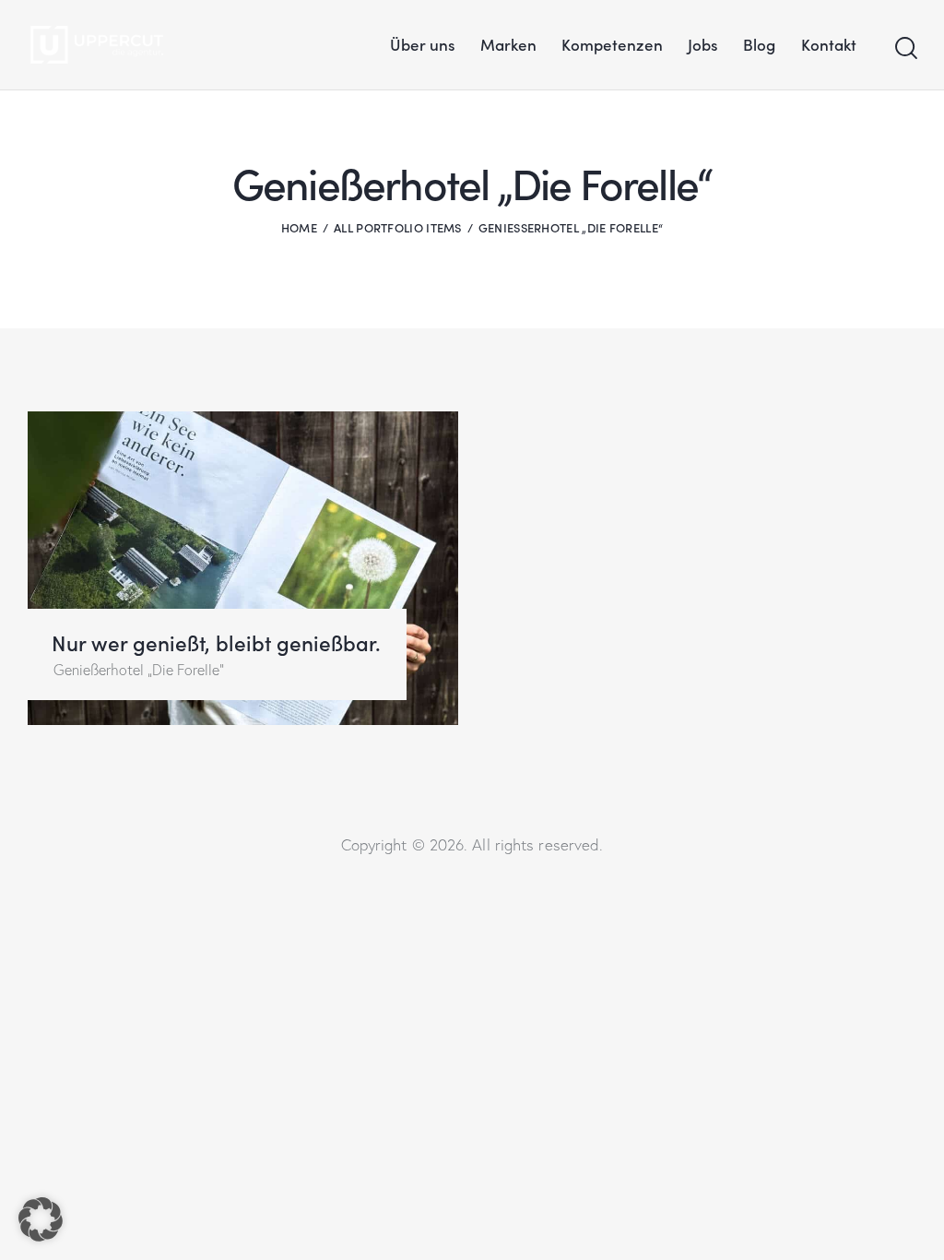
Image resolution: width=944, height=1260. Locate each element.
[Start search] (904, 49)
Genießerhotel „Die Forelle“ (138, 669)
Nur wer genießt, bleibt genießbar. (216, 642)
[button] (40, 1219)
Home (299, 227)
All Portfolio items (398, 227)
